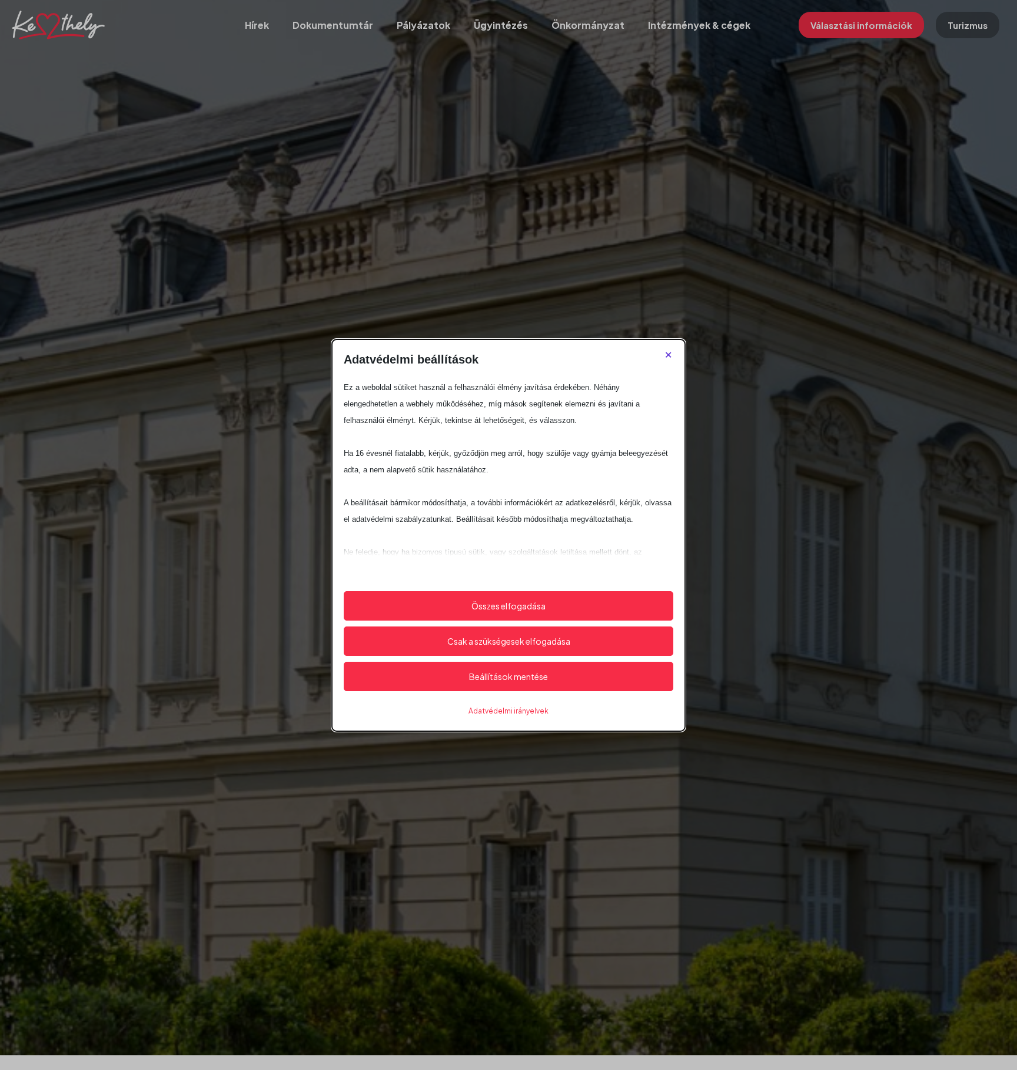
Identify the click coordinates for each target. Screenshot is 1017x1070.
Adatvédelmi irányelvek (508, 710)
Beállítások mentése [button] (508, 676)
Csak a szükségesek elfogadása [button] (508, 641)
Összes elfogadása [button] (508, 606)
